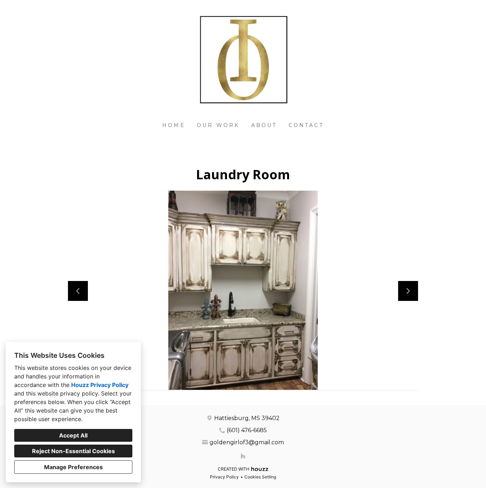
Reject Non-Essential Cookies (73, 451)
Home (173, 125)
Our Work (218, 125)
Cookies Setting (260, 476)
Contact (306, 125)
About (264, 125)
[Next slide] (408, 291)
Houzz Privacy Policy (99, 384)
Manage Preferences (73, 467)
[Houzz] (243, 456)
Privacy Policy (224, 476)
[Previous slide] (78, 291)
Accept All (73, 435)
